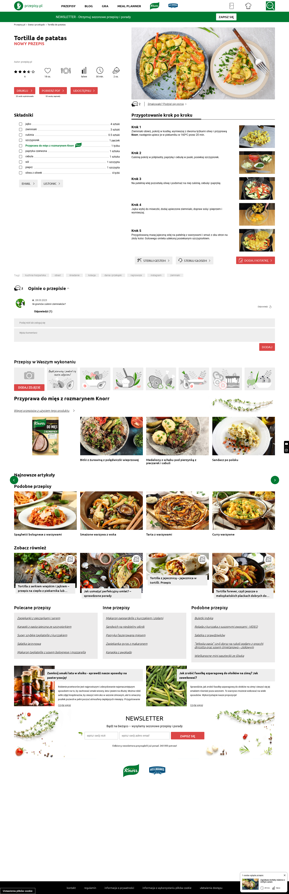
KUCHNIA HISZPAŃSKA (35, 275)
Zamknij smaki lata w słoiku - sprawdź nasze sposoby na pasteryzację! (87, 675)
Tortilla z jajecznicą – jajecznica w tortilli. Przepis (173, 580)
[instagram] (286, 450)
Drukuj (23, 90)
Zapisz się (187, 736)
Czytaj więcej (64, 705)
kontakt (71, 887)
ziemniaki (175, 275)
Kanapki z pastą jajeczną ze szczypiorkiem (44, 626)
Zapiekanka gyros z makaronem (127, 643)
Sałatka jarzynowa (29, 643)
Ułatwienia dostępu (211, 887)
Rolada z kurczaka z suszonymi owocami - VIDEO (226, 626)
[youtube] (286, 444)
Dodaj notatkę (256, 260)
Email (26, 183)
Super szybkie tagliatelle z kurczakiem (42, 635)
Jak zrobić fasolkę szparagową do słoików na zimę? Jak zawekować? (218, 675)
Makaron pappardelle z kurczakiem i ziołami (134, 618)
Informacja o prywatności (119, 887)
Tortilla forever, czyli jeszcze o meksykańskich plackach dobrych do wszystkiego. (241, 594)
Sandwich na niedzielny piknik (125, 626)
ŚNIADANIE (74, 275)
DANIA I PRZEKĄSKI (113, 275)
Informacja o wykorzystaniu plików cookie (166, 887)
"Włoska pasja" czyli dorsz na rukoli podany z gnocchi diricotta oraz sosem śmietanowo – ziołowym (229, 645)
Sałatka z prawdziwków (210, 635)
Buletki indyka (204, 618)
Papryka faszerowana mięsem (126, 635)
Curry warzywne (223, 534)
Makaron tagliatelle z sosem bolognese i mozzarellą (51, 652)
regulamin (90, 887)
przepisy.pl (26, 62)
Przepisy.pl (19, 24)
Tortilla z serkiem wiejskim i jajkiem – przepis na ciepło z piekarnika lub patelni (43, 589)
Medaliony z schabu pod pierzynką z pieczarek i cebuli (171, 461)
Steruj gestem (154, 260)
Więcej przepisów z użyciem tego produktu (41, 410)
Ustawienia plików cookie (17, 890)
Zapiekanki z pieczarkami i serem (38, 618)
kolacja (92, 275)
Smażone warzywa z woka (98, 534)
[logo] (28, 5)
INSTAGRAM (156, 275)
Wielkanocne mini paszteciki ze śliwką (219, 655)
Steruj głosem (195, 260)
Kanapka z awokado (119, 652)
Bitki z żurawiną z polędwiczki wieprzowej (109, 460)
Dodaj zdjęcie (29, 387)
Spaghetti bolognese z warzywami (38, 534)
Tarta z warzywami (159, 534)
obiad (58, 275)
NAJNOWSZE (136, 275)
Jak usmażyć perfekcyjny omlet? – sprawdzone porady (107, 593)
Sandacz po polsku (225, 460)
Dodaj (267, 347)
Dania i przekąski (36, 24)
